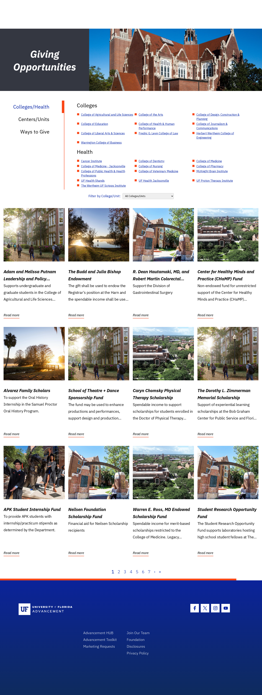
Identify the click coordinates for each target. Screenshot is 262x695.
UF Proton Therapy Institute (214, 180)
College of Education (94, 124)
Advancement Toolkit (100, 639)
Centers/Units (33, 119)
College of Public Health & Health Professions (103, 173)
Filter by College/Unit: (104, 196)
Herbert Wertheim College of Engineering (215, 135)
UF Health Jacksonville (154, 180)
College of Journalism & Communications (212, 126)
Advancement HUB (98, 632)
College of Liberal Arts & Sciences (103, 133)
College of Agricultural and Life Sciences (107, 114)
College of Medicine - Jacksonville (103, 166)
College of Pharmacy (210, 166)
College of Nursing (151, 166)
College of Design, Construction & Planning (218, 117)
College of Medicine (209, 161)
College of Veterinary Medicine (158, 171)
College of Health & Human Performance (156, 126)
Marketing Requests (99, 646)
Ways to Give (34, 131)
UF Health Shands (93, 180)
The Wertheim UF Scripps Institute (103, 185)
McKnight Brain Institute (212, 171)
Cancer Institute (91, 161)
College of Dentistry (152, 161)
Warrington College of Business (101, 142)
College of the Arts (151, 114)
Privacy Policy (138, 653)
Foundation (136, 639)
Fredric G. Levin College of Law (158, 133)
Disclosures (136, 646)
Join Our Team (138, 632)
